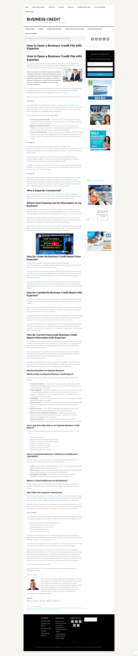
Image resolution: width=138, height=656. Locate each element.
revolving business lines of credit (47, 128)
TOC (74, 647)
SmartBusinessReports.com (35, 265)
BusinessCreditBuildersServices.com (37, 148)
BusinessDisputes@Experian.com (36, 358)
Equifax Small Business (45, 109)
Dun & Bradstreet (51, 496)
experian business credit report (66, 608)
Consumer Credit (46, 628)
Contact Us (99, 647)
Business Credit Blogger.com (53, 647)
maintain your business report (35, 169)
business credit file (39, 608)
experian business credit (50, 608)
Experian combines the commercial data (43, 226)
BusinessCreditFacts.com (74, 301)
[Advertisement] (97, 166)
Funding (43, 631)
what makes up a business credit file (71, 213)
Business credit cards (54, 132)
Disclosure (87, 647)
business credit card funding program (68, 105)
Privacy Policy (80, 647)
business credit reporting (48, 498)
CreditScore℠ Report (42, 284)
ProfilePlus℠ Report (35, 275)
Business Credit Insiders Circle (51, 552)
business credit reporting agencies (61, 194)
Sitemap (93, 647)
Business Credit (43, 19)
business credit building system (61, 186)
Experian (64, 92)
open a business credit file (52, 609)
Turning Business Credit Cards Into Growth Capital (60, 636)
